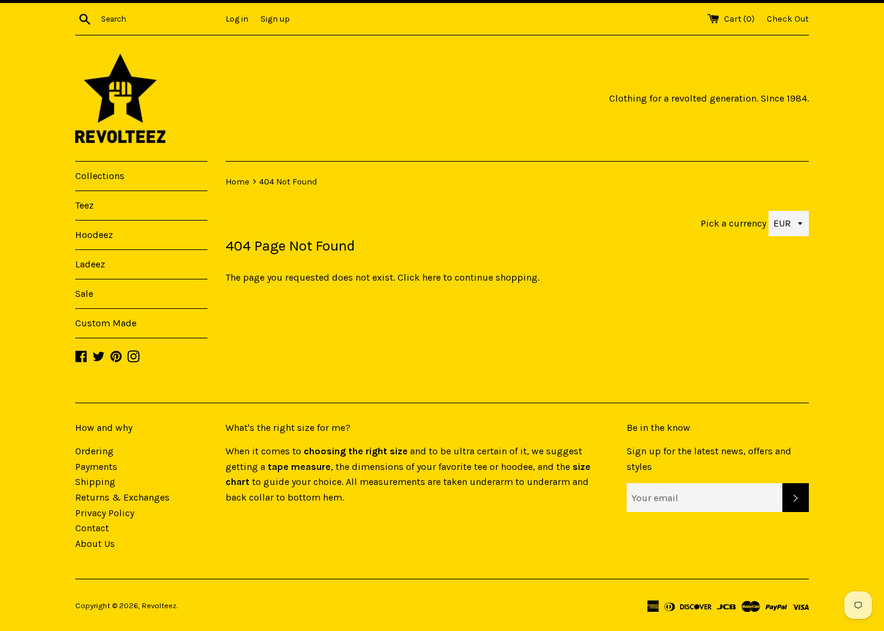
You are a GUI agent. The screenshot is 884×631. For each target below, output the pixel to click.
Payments (96, 466)
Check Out (788, 19)
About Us (95, 543)
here (431, 277)
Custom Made (106, 323)
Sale (84, 293)
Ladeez (90, 264)
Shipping (95, 481)
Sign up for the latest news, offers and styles (709, 458)
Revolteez (159, 605)
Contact (92, 528)
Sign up (275, 19)
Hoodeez (94, 234)
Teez (84, 205)
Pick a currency (735, 223)
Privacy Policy (104, 513)
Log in (237, 19)
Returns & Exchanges (122, 497)
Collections (99, 175)
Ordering (94, 451)
